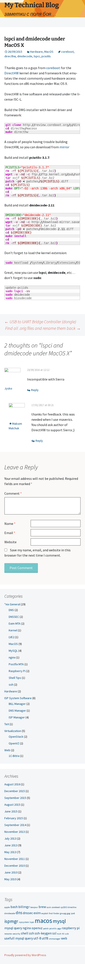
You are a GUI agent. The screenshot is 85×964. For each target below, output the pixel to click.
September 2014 (15, 825)
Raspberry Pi (17, 671)
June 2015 (10, 811)
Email (9, 533)
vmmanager (54, 938)
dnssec (28, 913)
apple (7, 907)
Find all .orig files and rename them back (43, 328)
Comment (13, 493)
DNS (11, 610)
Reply (35, 390)
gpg (68, 913)
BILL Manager (17, 704)
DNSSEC (14, 617)
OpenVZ (14, 743)
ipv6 (73, 913)
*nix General (12, 604)
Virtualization (12, 731)
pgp (59, 928)
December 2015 (14, 791)
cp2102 (64, 907)
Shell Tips (15, 678)
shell (24, 933)
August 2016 (12, 784)
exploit (44, 913)
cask (49, 907)
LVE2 (11, 637)
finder (56, 913)
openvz (37, 928)
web (64, 938)
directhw (10, 56)
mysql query (13, 928)
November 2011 (14, 859)
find (51, 913)
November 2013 (14, 832)
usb (67, 933)
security (16, 933)
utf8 (45, 938)
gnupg (63, 913)
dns (19, 912)
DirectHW (11, 73)
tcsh (59, 933)
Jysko (8, 388)
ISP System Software (18, 698)
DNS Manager (17, 711)
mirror (64, 147)
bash (14, 907)
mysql (59, 921)
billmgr (24, 907)
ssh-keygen (43, 933)
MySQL (13, 651)
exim (37, 913)
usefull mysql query (18, 938)
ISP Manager (17, 717)
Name (9, 523)
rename (8, 933)
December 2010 (14, 866)
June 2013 (10, 845)
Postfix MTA (16, 664)
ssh (11, 684)
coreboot (67, 52)
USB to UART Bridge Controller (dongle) (40, 321)
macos (43, 921)
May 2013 (10, 852)
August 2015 (12, 805)
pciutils (46, 56)
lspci (37, 56)
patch (46, 928)
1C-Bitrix (14, 756)
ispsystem (24, 922)
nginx (12, 657)
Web (7, 750)
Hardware (36, 52)
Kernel (13, 630)
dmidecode (24, 56)
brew (42, 907)
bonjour (34, 907)
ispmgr (11, 921)
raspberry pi (71, 928)
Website (10, 542)
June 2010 (10, 872)
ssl (54, 933)
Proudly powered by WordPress (25, 955)
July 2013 (10, 838)
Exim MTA (14, 623)
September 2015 (15, 798)
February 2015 (13, 818)
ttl (63, 933)
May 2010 (10, 879)
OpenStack (16, 737)
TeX (6, 724)
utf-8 (37, 938)
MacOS (48, 52)
